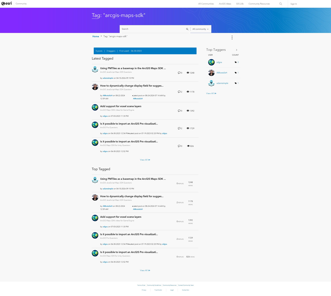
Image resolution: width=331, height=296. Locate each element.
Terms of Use (141, 285)
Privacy (144, 290)
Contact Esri (185, 290)
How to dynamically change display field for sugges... (131, 85)
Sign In (294, 4)
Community (21, 3)
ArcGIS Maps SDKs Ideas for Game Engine (117, 110)
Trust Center (158, 290)
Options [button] (232, 37)
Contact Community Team (186, 285)
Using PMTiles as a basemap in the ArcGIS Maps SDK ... (133, 68)
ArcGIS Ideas (225, 3)
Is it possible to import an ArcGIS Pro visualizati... (129, 123)
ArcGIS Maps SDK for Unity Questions (115, 145)
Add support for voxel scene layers (120, 106)
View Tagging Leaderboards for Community (222, 50)
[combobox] (155, 29)
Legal (172, 290)
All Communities (206, 3)
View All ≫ (145, 160)
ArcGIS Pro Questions (109, 127)
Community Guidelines (154, 285)
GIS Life (239, 3)
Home (95, 36)
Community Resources (259, 3)
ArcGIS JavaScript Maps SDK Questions (116, 72)
